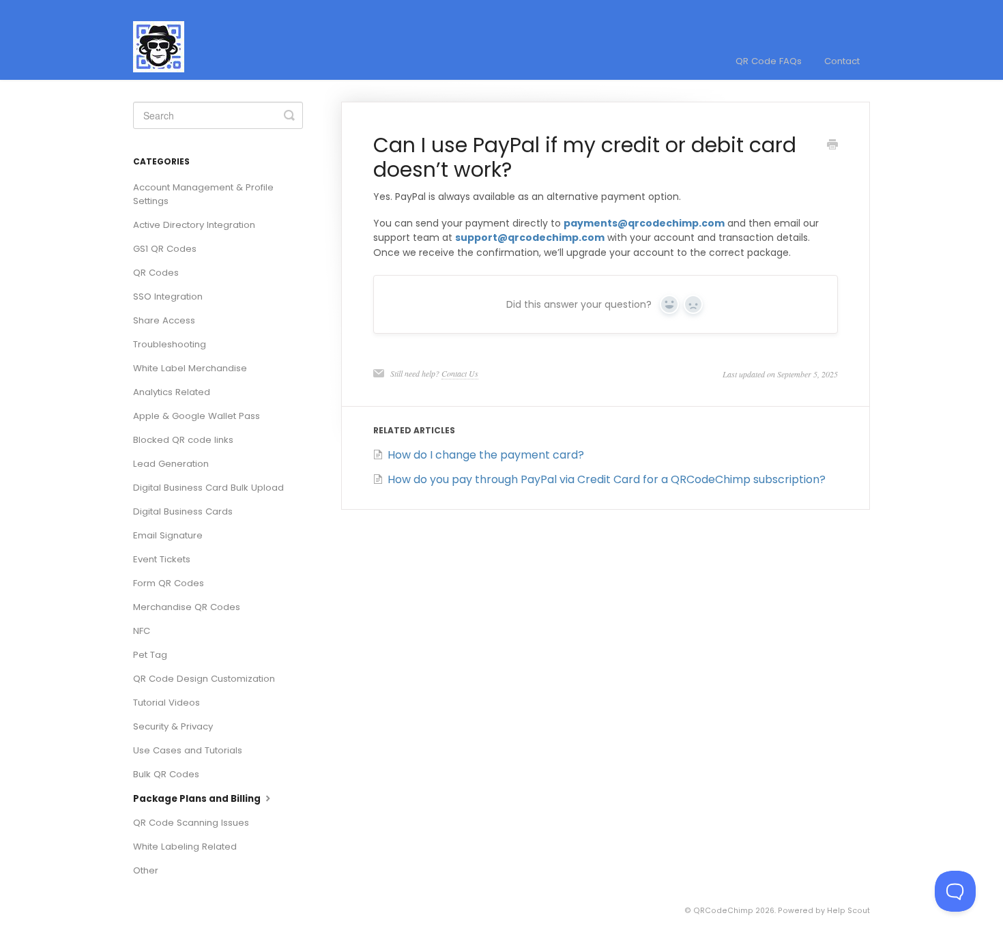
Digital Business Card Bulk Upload (208, 487)
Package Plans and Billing (198, 798)
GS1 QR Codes (165, 248)
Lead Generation (171, 463)
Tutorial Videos (166, 702)
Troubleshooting (169, 344)
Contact (842, 61)
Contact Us (459, 373)
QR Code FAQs (769, 61)
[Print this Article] (832, 146)
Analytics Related (171, 392)
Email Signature (168, 535)
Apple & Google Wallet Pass (196, 415)
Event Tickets (161, 559)
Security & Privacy (173, 726)
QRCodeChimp (723, 911)
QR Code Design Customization (204, 678)
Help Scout (848, 911)
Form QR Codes (168, 583)
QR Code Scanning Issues (191, 822)
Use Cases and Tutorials (187, 750)
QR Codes (156, 272)
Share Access (164, 320)
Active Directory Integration (194, 224)
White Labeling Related (185, 846)
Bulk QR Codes (166, 774)
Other (145, 870)
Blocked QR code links (183, 439)
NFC (141, 630)
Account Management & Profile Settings (203, 194)
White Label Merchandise (190, 368)
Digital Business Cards (183, 511)
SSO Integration (168, 296)
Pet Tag (150, 654)
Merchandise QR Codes (186, 607)
